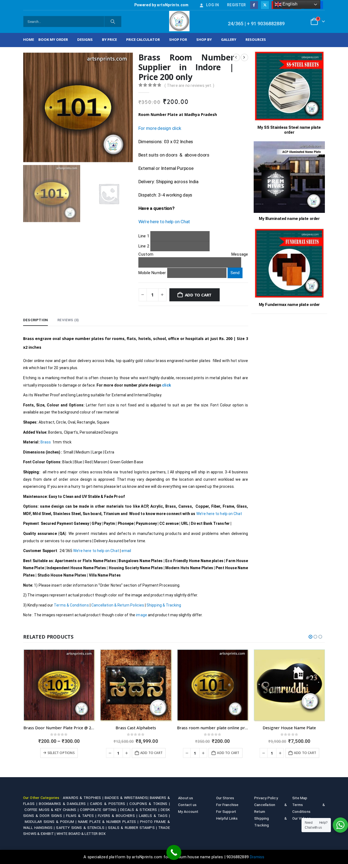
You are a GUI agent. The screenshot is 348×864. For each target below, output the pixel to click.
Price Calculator (143, 39)
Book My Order (53, 39)
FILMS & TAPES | (82, 815)
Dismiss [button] (257, 856)
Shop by (204, 39)
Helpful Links (227, 818)
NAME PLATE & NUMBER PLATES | (109, 821)
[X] (265, 5)
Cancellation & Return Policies (117, 605)
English (289, 4)
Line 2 (144, 246)
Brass (46, 442)
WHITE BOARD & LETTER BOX (81, 833)
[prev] (236, 57)
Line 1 (144, 235)
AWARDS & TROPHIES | (83, 797)
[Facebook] (254, 5)
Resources (256, 39)
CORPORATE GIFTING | (100, 809)
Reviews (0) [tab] (68, 320)
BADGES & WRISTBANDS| (127, 797)
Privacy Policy (266, 798)
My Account (188, 811)
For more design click (159, 128)
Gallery (228, 39)
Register (236, 5)
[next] (244, 57)
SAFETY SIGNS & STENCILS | (82, 827)
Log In (212, 5)
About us (185, 798)
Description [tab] (35, 320)
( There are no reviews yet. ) (189, 85)
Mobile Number (152, 272)
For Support (226, 811)
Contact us (187, 804)
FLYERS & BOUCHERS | (118, 815)
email (126, 551)
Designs (85, 39)
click (166, 385)
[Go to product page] (59, 685)
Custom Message (193, 254)
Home (28, 39)
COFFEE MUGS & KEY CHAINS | (52, 809)
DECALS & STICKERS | (140, 809)
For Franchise (227, 804)
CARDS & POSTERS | (109, 803)
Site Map (299, 798)
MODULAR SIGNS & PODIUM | (51, 821)
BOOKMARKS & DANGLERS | (64, 803)
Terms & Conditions (71, 605)
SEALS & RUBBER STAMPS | (133, 827)
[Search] (112, 21)
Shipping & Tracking (164, 605)
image (141, 615)
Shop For (178, 39)
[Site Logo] (179, 21)
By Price (109, 39)
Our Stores (225, 798)
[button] (310, 636)
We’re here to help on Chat (164, 221)
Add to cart (198, 295)
